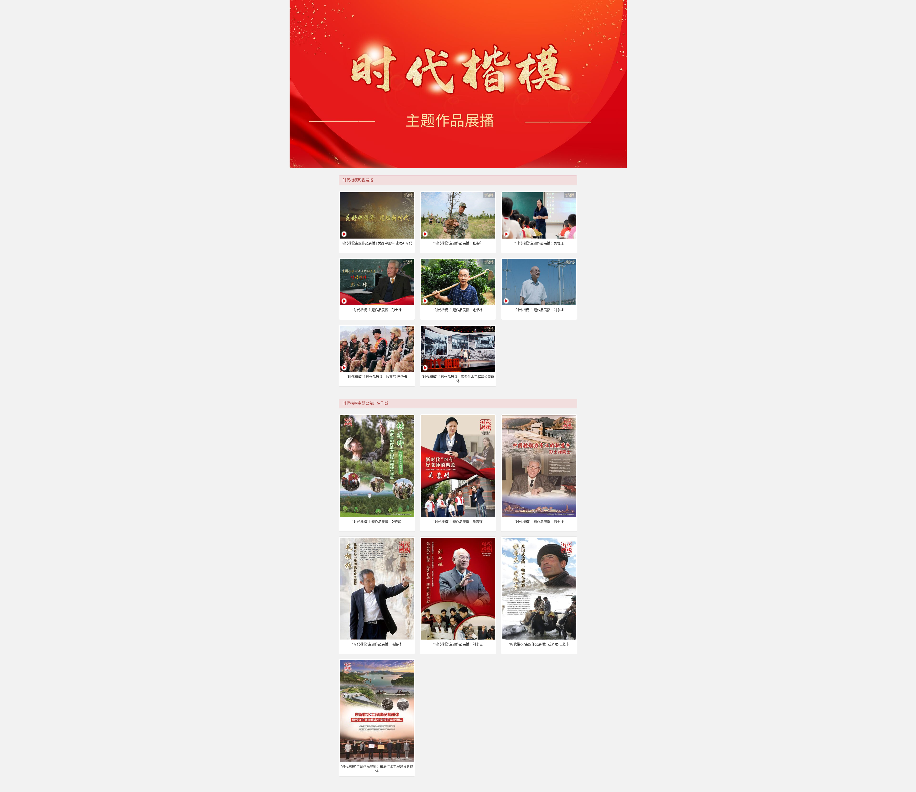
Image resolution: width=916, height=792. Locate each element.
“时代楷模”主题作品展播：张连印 (458, 243)
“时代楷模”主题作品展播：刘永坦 (539, 310)
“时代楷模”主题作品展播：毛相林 (458, 310)
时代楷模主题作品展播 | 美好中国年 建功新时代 (377, 243)
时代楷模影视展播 (358, 180)
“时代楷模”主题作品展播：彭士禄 (376, 310)
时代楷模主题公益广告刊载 (365, 403)
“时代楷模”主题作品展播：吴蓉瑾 (539, 243)
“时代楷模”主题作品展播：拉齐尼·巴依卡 (377, 377)
